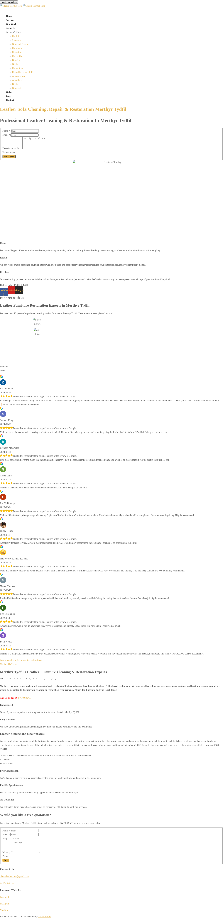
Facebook (4, 897)
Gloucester (17, 88)
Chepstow (17, 52)
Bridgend (16, 60)
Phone (5, 152)
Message (7, 852)
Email (6, 135)
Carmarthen (17, 68)
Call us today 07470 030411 (14, 285)
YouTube (4, 910)
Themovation (44, 916)
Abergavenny (18, 76)
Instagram (4, 903)
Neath (15, 64)
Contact (10, 100)
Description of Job (12, 148)
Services (10, 20)
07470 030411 (24, 698)
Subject (6, 838)
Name (6, 130)
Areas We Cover (14, 32)
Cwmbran (17, 48)
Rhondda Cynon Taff (22, 72)
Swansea (16, 40)
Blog (8, 96)
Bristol (15, 84)
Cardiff (15, 36)
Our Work (11, 24)
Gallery (10, 92)
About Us (10, 28)
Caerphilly (17, 56)
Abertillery (17, 80)
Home (9, 16)
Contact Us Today (8, 664)
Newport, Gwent (20, 44)
